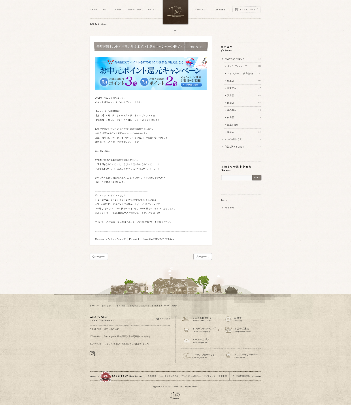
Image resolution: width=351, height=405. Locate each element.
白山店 (244, 117)
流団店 (244, 102)
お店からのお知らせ (242, 59)
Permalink (134, 239)
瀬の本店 (244, 110)
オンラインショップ (116, 239)
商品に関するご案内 (242, 146)
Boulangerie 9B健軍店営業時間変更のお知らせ (120, 336)
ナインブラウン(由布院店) (243, 73)
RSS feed (229, 207)
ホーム (93, 305)
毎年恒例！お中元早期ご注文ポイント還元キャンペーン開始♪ (139, 46)
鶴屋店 (244, 132)
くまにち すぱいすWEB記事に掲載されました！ (120, 343)
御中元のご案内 (104, 329)
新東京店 (244, 88)
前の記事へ (99, 256)
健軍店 (244, 81)
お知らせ (106, 305)
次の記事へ (201, 256)
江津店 (244, 95)
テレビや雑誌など (242, 139)
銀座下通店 (243, 124)
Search (257, 177)
